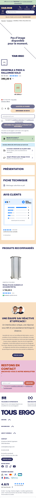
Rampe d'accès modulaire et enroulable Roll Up (13, 286)
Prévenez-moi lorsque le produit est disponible (18, 125)
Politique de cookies (28, 492)
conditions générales (18, 120)
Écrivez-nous (18, 355)
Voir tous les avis (6, 487)
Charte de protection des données (13, 492)
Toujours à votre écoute (9, 402)
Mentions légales (15, 491)
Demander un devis (23, 111)
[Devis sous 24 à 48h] (32, 139)
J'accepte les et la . (19, 121)
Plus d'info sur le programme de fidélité (11, 132)
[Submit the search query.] (7, 12)
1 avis (19, 76)
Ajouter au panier (23, 106)
